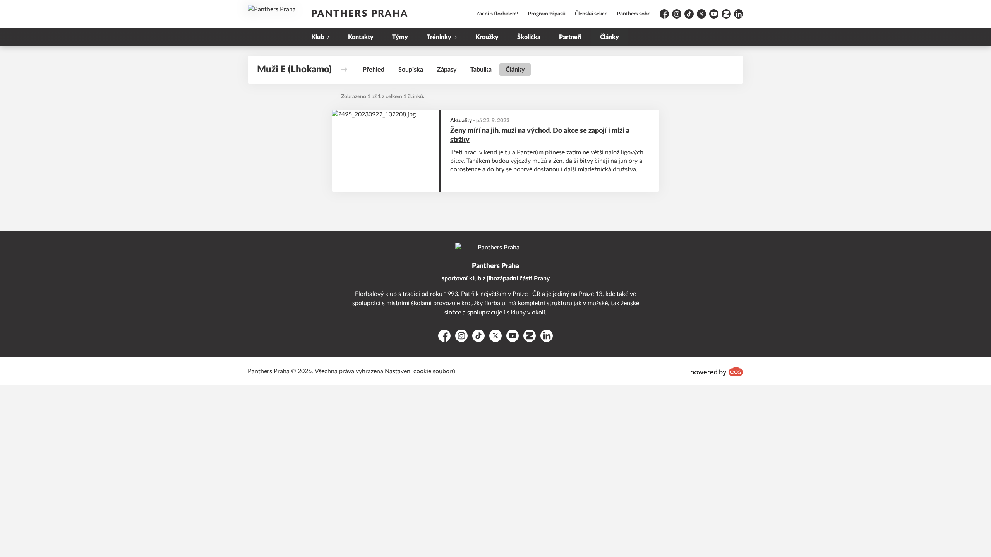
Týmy (400, 37)
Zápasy (446, 70)
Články (609, 37)
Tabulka (481, 70)
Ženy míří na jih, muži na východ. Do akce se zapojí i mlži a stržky (539, 135)
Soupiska (410, 70)
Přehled (373, 70)
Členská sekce (591, 14)
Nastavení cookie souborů (420, 371)
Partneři (570, 37)
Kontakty (361, 37)
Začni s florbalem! (497, 14)
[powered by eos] (717, 371)
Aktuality (461, 120)
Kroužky (487, 37)
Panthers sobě (633, 14)
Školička (528, 37)
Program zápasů (547, 14)
